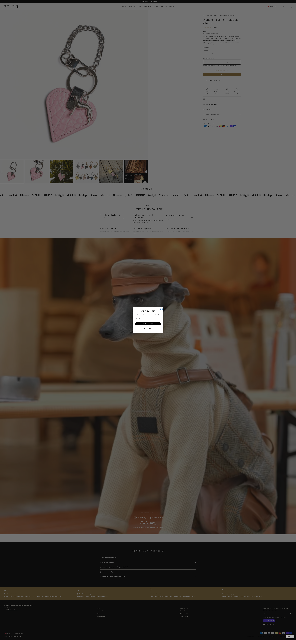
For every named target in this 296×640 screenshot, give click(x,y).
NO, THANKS (148, 328)
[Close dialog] (161, 309)
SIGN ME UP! (148, 324)
